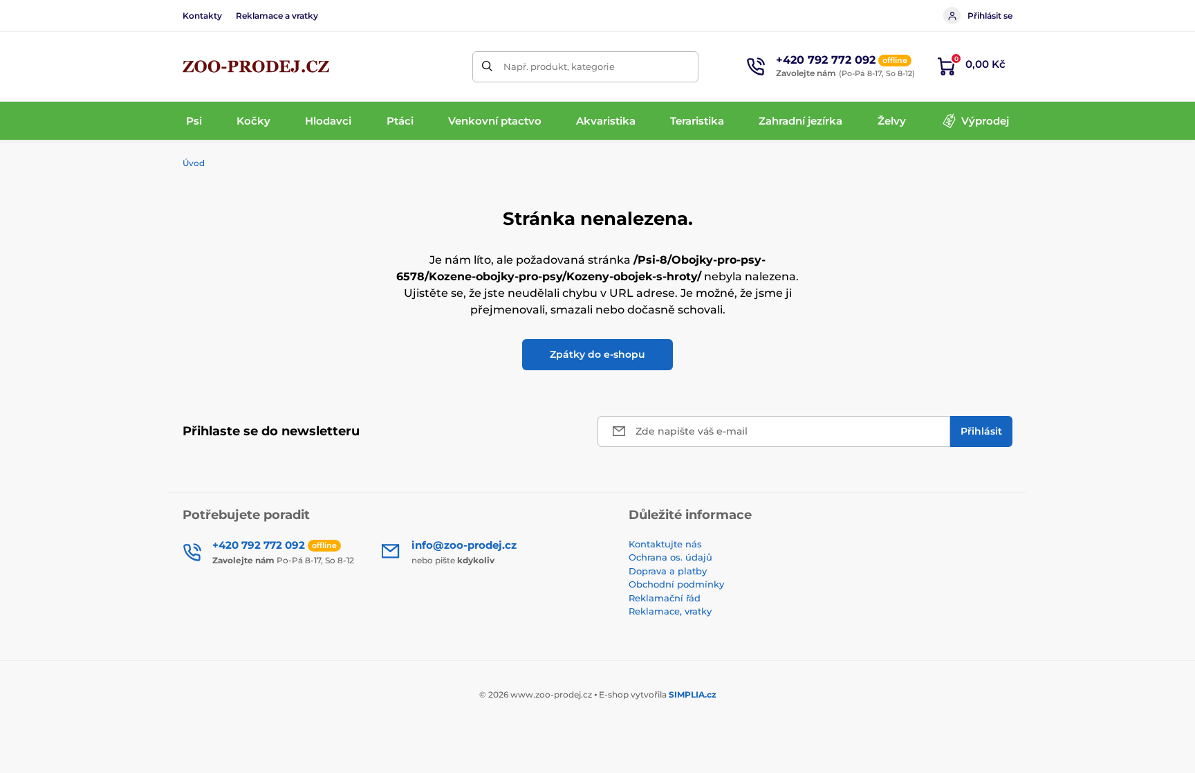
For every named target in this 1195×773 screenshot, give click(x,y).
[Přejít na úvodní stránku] (256, 66)
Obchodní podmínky (676, 584)
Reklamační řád (665, 597)
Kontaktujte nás (665, 543)
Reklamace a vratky (277, 15)
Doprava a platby (668, 570)
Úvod (194, 163)
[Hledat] (487, 66)
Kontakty (202, 15)
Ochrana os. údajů (670, 557)
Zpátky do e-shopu (597, 354)
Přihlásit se (989, 15)
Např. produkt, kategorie (559, 66)
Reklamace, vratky (670, 611)
